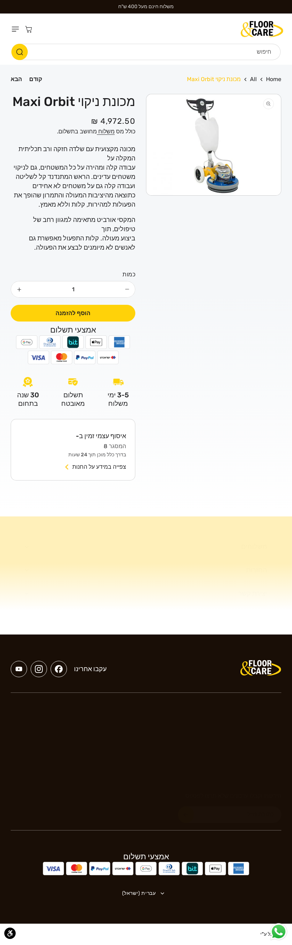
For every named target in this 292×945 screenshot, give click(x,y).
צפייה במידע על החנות (99, 467)
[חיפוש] (19, 52)
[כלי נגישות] (10, 933)
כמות (128, 274)
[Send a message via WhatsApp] (278, 931)
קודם (35, 79)
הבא (16, 79)
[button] (16, 29)
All (253, 79)
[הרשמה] (186, 814)
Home (273, 79)
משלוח (106, 131)
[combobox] (146, 52)
